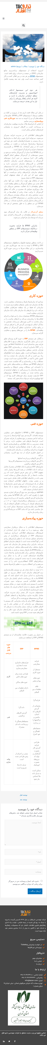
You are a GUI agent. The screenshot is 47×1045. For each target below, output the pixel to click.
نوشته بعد (23, 800)
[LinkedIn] (4, 1041)
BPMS (32, 76)
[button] (3, 18)
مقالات (24, 66)
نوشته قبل (23, 795)
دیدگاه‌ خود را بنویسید (36, 66)
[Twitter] (9, 1041)
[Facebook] (15, 1041)
